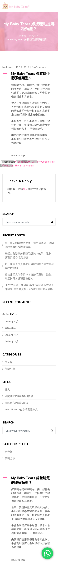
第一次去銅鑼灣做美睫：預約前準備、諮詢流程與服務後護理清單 (29, 244)
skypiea (9, 67)
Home (22, 35)
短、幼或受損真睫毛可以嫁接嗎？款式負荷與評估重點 (29, 265)
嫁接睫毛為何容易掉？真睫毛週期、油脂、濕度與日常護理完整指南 (29, 276)
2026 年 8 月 (12, 321)
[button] (29, 76)
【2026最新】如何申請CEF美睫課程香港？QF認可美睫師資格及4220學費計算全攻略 (29, 286)
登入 (25, 188)
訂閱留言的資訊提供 (16, 402)
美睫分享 (10, 368)
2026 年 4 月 (12, 334)
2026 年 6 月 (12, 328)
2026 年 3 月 (12, 341)
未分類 (9, 362)
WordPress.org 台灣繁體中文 (21, 409)
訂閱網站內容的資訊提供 (19, 396)
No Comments (39, 67)
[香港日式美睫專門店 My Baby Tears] (14, 6)
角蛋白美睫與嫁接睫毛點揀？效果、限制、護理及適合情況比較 (29, 255)
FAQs (32, 35)
